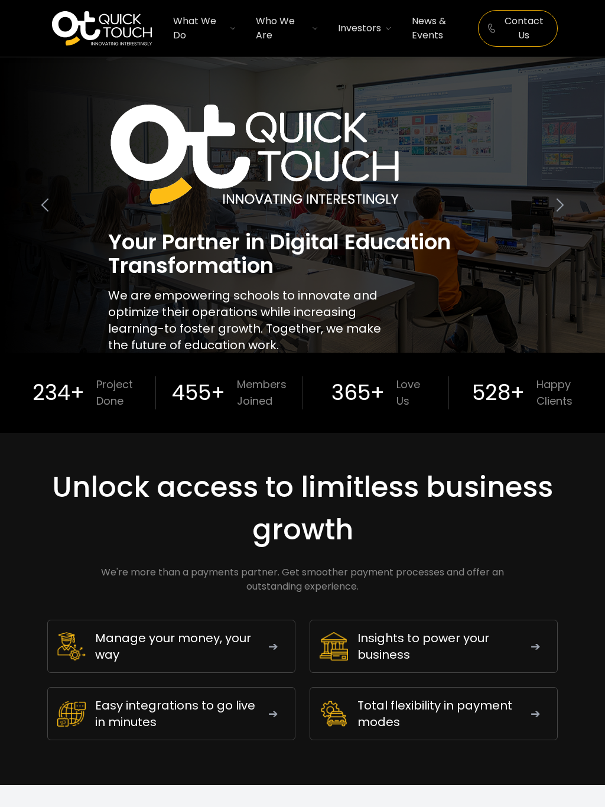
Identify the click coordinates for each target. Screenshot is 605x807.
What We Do (194, 28)
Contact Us (524, 28)
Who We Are (275, 28)
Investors (359, 28)
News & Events (429, 28)
